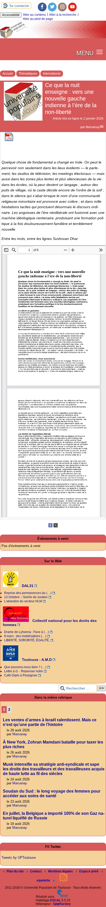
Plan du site (15, 871)
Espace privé (89, 871)
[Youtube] (72, 7)
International (51, 73)
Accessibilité (11, 15)
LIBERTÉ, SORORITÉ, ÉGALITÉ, (27, 640)
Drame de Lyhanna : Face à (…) (26, 632)
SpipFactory (62, 904)
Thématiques (28, 73)
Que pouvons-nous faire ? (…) (25, 667)
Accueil (8, 73)
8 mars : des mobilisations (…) (25, 636)
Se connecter (19, 6)
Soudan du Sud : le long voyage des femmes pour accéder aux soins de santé (51, 793)
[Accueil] (53, 37)
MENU (84, 53)
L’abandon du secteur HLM (23, 601)
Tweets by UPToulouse (19, 857)
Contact (36, 871)
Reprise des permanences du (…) (27, 593)
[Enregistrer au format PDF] (9, 140)
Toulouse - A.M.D (36, 660)
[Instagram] (62, 7)
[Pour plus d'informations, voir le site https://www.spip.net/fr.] (62, 896)
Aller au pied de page (38, 19)
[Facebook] (42, 7)
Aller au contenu (34, 15)
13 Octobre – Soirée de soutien (26, 597)
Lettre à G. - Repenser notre (23, 671)
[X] (56, 526)
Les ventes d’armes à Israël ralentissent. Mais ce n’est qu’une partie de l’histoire (49, 722)
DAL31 (27, 586)
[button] (99, 52)
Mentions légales (61, 871)
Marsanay (93, 127)
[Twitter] (52, 7)
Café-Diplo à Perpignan (20, 675)
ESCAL (55, 900)
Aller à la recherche (62, 15)
